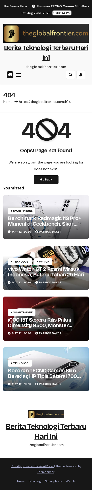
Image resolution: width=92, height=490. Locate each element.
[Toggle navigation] (18, 75)
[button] (70, 74)
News (21, 481)
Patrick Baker (50, 231)
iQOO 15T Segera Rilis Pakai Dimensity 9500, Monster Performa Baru (39, 325)
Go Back (46, 179)
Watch (44, 261)
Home (8, 102)
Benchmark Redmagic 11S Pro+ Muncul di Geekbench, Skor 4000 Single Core (44, 224)
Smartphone (23, 211)
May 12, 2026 (22, 231)
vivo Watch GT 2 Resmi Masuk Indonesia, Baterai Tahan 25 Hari (46, 272)
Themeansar (45, 472)
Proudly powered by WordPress (32, 466)
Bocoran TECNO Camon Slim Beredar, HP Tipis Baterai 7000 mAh (44, 376)
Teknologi (21, 261)
